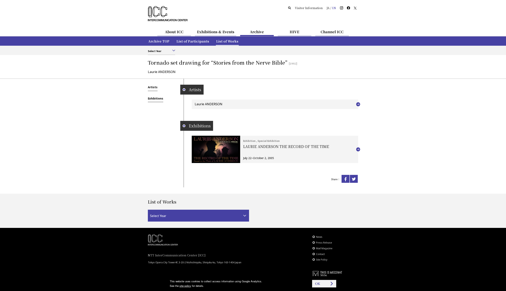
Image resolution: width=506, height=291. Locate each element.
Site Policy (321, 259)
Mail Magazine (324, 248)
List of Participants (193, 41)
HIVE (294, 31)
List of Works (227, 41)
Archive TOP (158, 41)
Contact (320, 254)
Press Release (324, 242)
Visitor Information (309, 8)
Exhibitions (155, 98)
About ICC (174, 31)
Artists (153, 87)
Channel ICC (332, 31)
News (319, 237)
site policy (185, 286)
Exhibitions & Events (215, 31)
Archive (257, 31)
